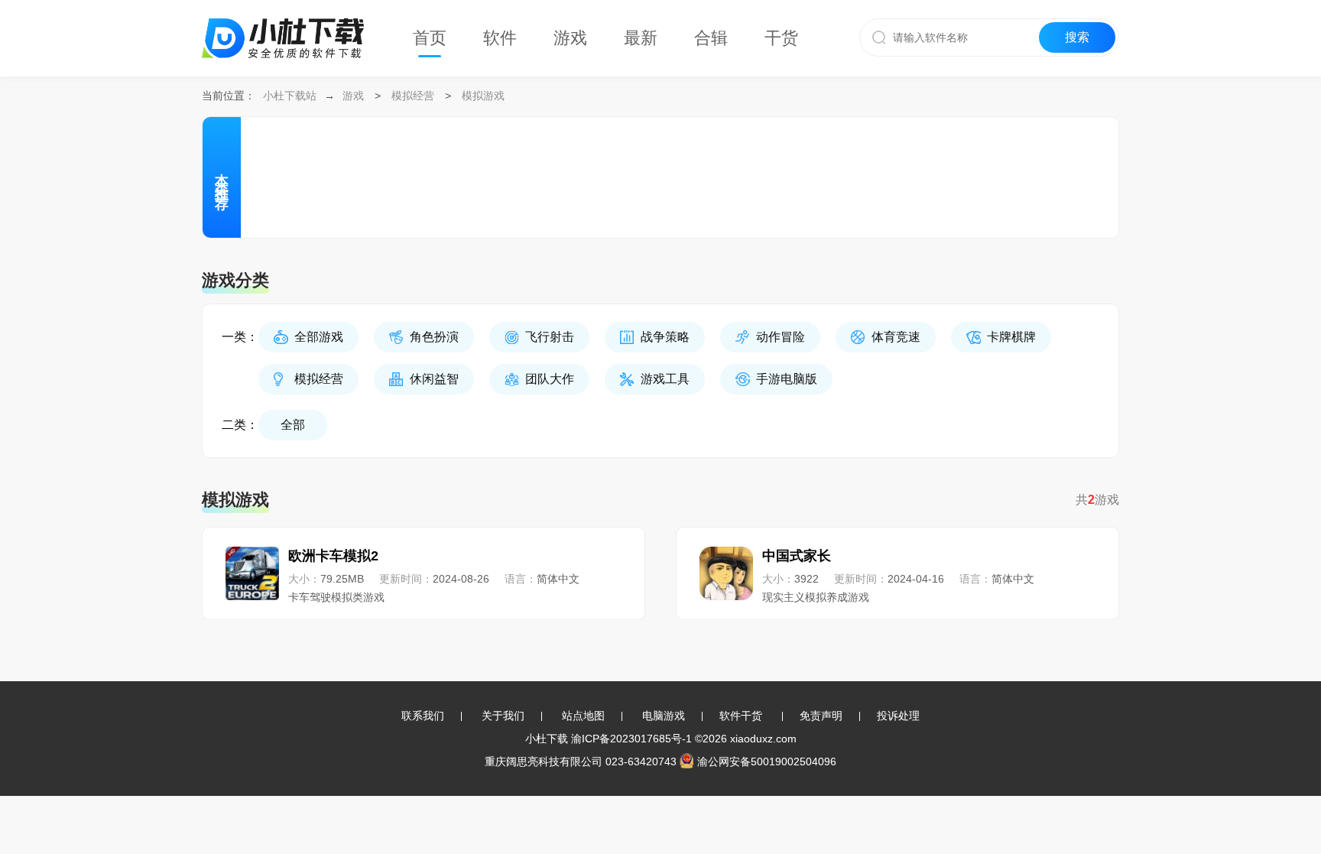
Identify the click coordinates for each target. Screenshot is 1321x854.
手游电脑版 (786, 378)
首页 (429, 37)
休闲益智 (434, 378)
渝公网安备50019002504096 (766, 761)
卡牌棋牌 (1011, 336)
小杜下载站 (289, 95)
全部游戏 (318, 336)
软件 (500, 37)
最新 (640, 37)
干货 (781, 37)
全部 (293, 424)
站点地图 (583, 716)
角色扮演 (434, 336)
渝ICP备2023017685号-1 (631, 738)
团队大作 (549, 378)
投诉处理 (898, 716)
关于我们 (503, 716)
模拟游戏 (483, 95)
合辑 (711, 37)
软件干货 (740, 716)
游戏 (570, 37)
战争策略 (665, 336)
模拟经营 (412, 95)
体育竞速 (895, 336)
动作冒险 (780, 336)
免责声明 (821, 716)
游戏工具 (665, 378)
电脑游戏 (663, 716)
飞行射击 (549, 336)
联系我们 (422, 716)
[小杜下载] (283, 20)
